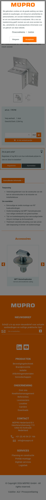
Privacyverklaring (18, 32)
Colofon (31, 32)
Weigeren (15, 39)
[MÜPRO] (23, 5)
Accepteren (29, 39)
